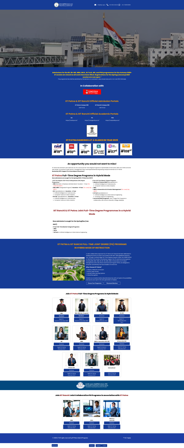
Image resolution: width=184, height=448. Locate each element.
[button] (63, 5)
